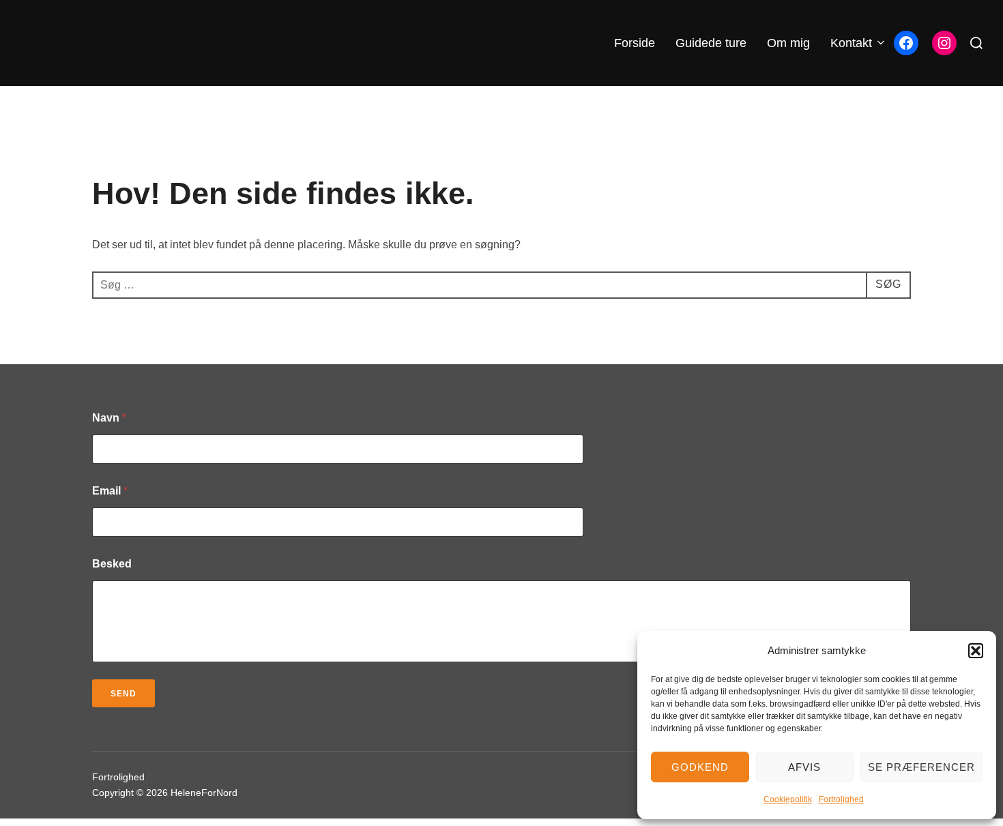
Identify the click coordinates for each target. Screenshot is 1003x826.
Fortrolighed (841, 799)
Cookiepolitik (788, 799)
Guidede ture (710, 43)
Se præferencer (921, 767)
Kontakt (851, 43)
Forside (634, 43)
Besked (112, 564)
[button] (976, 651)
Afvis (804, 767)
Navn (109, 418)
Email (110, 491)
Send (123, 693)
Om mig (788, 43)
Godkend (700, 767)
